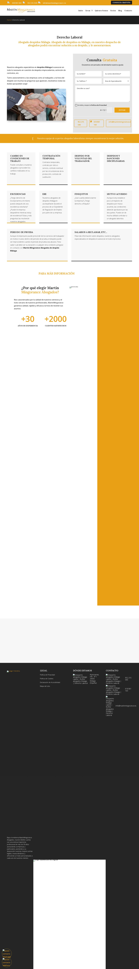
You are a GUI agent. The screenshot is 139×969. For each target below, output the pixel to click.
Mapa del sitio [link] (45, 686)
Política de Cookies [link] (46, 679)
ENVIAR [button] (122, 110)
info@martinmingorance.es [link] (54, 3)
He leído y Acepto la (92, 105)
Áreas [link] (87, 10)
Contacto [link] (128, 10)
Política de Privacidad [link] (99, 105)
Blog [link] (120, 10)
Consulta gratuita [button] (121, 3)
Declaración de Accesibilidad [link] (50, 682)
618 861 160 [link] (17, 3)
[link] (21, 10)
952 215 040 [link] (32, 3)
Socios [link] (113, 10)
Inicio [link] (80, 10)
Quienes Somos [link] (101, 10)
